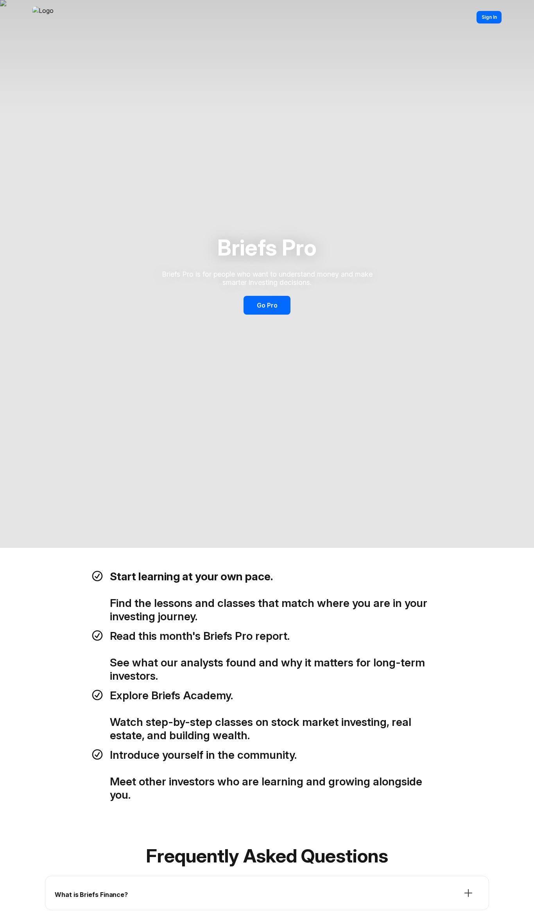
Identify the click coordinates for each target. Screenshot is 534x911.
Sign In (489, 17)
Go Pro (267, 305)
